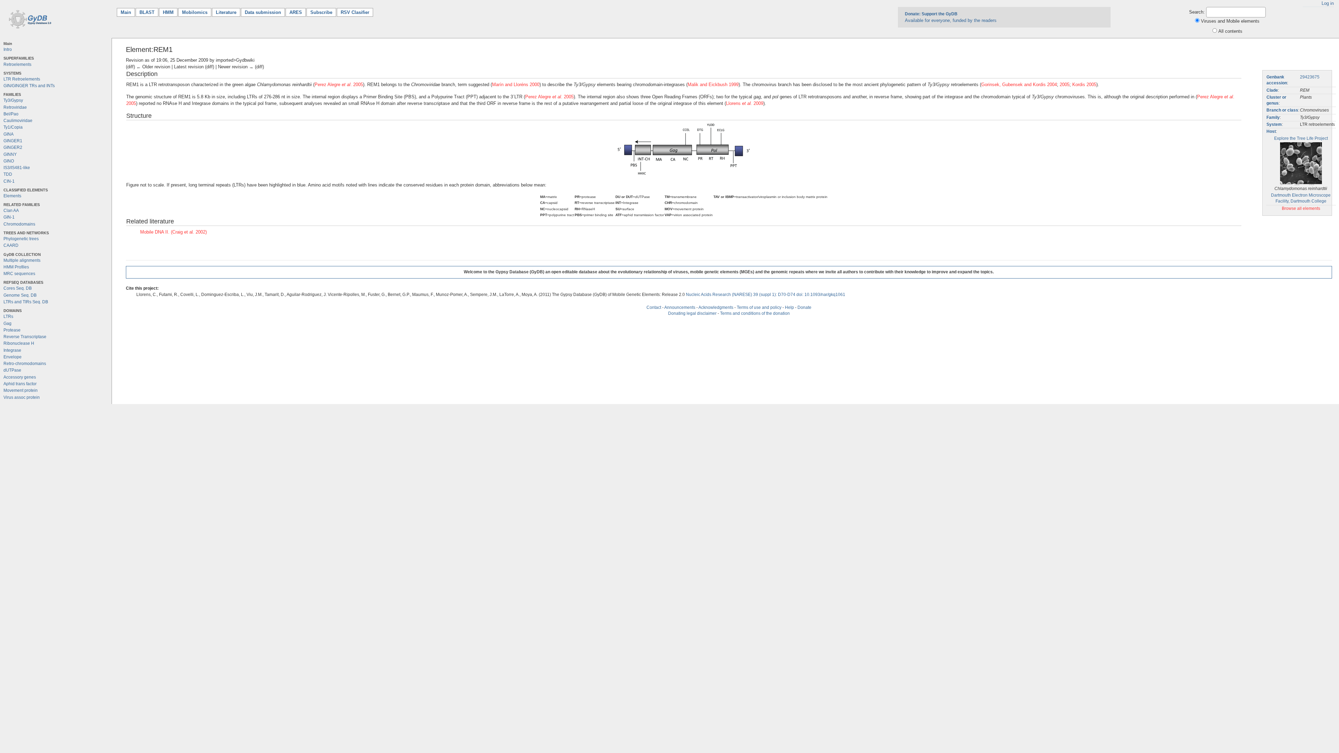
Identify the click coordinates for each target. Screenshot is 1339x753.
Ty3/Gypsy (13, 100)
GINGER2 (12, 147)
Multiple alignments (21, 260)
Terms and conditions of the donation (755, 313)
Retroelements (17, 64)
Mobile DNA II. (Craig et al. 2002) (173, 232)
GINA (8, 134)
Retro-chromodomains (24, 364)
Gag (7, 323)
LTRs (8, 316)
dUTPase (12, 370)
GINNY (10, 154)
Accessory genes (19, 377)
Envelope (12, 357)
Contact (653, 307)
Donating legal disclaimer (692, 313)
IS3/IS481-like (16, 168)
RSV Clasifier (355, 12)
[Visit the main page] (28, 18)
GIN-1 (9, 217)
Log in (1328, 3)
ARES (295, 12)
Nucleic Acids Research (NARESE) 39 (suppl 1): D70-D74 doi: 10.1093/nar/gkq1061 (765, 294)
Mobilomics (194, 12)
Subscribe (321, 12)
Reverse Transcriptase (24, 337)
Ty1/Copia (13, 127)
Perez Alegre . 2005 (339, 84)
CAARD (10, 245)
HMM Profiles (16, 267)
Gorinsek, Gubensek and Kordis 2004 (1019, 84)
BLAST (146, 12)
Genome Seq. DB (20, 295)
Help (789, 307)
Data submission (263, 12)
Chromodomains (19, 224)
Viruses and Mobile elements (1230, 21)
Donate (804, 307)
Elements (12, 196)
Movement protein (20, 390)
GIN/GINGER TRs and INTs (29, 86)
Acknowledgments (715, 307)
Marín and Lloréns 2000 (515, 84)
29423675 (1309, 77)
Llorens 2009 (744, 103)
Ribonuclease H (18, 343)
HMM (168, 12)
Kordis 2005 (1084, 84)
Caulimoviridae (17, 121)
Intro (7, 49)
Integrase (12, 350)
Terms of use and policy (759, 307)
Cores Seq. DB (17, 288)
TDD (7, 174)
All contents (1230, 31)
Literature (226, 12)
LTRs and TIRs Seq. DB (25, 302)
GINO (8, 161)
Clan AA (11, 210)
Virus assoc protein (21, 397)
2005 (1064, 84)
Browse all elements (1301, 208)
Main (128, 12)
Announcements (679, 307)
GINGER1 (12, 141)
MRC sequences (19, 274)
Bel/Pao (10, 114)
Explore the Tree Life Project (1301, 138)
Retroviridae (15, 107)
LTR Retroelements (21, 79)
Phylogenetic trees (21, 239)
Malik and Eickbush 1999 (713, 84)
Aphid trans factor (20, 384)
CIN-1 (9, 181)
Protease (12, 330)
